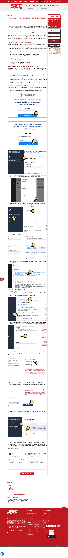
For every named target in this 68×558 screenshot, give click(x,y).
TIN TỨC (40, 1)
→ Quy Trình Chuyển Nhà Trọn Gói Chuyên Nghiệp (15, 501)
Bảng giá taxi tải (29, 532)
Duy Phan (33, 453)
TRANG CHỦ (10, 1)
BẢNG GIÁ (25, 1)
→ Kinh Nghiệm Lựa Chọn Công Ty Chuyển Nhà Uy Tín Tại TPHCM (17, 499)
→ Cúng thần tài (9, 504)
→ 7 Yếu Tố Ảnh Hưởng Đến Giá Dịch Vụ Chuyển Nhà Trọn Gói (17, 500)
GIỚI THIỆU (15, 1)
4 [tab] (28, 470)
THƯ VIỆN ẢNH (32, 1)
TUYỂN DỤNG (46, 1)
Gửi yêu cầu (53, 40)
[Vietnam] (57, 1)
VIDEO (37, 1)
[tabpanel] (17, 461)
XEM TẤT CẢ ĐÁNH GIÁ (27, 473)
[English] (59, 1)
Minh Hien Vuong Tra (16, 453)
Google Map (11, 528)
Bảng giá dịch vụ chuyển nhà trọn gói (33, 529)
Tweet (9, 477)
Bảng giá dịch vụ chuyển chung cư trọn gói (33, 527)
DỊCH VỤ (20, 1)
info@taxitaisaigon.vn (12, 532)
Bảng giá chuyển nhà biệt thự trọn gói (33, 524)
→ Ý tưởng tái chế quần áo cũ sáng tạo (13, 502)
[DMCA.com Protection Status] (46, 527)
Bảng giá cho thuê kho (30, 534)
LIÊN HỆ (51, 1)
